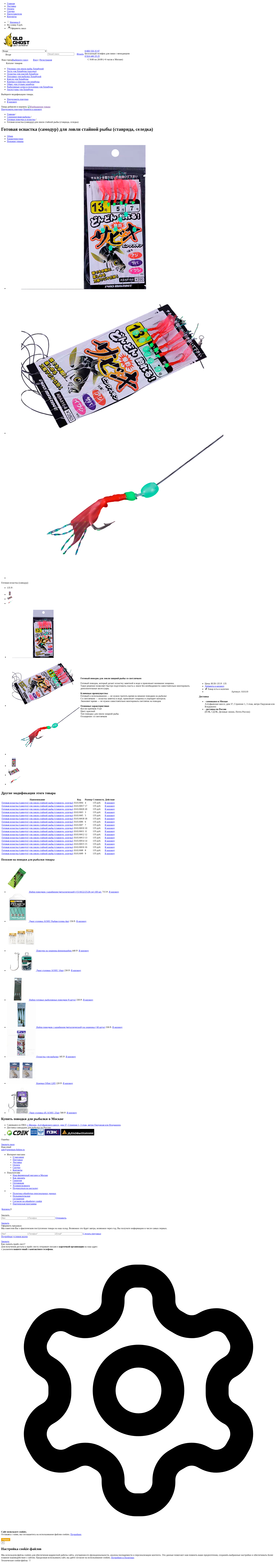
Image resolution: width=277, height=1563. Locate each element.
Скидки (11, 11)
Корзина (15, 22)
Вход (35, 60)
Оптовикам (18, 1183)
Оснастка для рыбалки (47, 1056)
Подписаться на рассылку (25, 1188)
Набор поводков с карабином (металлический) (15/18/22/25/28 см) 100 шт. (65, 892)
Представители (14, 14)
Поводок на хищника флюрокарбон (54, 950)
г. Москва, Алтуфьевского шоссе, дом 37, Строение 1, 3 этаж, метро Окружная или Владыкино (74, 1125)
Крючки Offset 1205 (46, 1083)
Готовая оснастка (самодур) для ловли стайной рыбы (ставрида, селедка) (37, 803)
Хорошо (5, 1539)
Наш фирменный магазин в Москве (30, 1175)
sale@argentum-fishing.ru (13, 1149)
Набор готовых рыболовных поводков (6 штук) (52, 1000)
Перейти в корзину (32, 109)
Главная (11, 3)
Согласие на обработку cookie (27, 1201)
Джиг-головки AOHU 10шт (50, 970)
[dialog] (138, 1396)
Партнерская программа (25, 1204)
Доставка (11, 6)
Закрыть (5, 1223)
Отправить (61, 1218)
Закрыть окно (8, 1144)
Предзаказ (18, 1159)
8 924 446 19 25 (92, 56)
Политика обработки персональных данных (34, 1193)
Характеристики (15, 139)
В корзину (12, 102)
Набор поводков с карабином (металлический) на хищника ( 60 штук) (70, 1027)
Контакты (12, 16)
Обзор (10, 136)
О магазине (18, 1157)
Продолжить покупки (17, 99)
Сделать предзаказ (92, 1233)
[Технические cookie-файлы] (29, 1560)
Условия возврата (21, 1185)
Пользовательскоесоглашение (21, 1197)
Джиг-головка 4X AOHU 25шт (44, 1112)
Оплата (10, 8)
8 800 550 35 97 (92, 51)
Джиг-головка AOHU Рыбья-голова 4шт (49, 921)
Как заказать (19, 1178)
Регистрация (46, 60)
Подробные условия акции (14, 1236)
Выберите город (20, 60)
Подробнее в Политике (122, 1557)
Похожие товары (15, 141)
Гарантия (17, 1180)
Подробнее (75, 1534)
